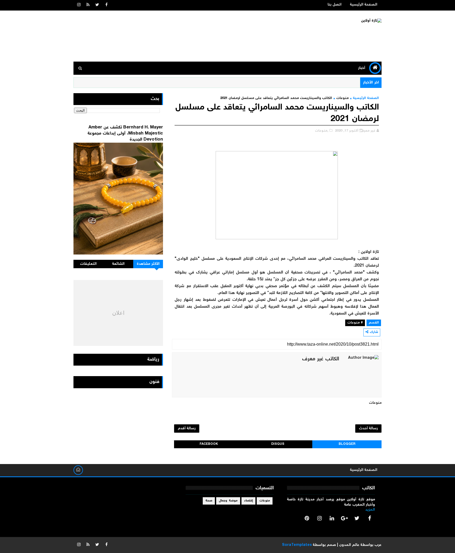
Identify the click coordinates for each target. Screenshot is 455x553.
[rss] (88, 5)
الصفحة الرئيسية (363, 4)
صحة (208, 501)
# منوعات (355, 322)
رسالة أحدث (368, 428)
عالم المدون (349, 545)
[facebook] (106, 5)
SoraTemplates (297, 545)
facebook (209, 444)
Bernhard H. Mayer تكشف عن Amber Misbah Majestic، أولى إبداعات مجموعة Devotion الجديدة (125, 133)
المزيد (370, 509)
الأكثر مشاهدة (148, 264)
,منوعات (321, 130)
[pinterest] (307, 518)
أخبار (361, 68)
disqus (277, 444)
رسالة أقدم (187, 428)
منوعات (342, 98)
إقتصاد (248, 501)
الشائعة (118, 264)
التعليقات (88, 264)
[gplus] (344, 518)
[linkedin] (332, 518)
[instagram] (79, 5)
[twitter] (97, 5)
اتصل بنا (335, 4)
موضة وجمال (228, 501)
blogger (347, 444)
